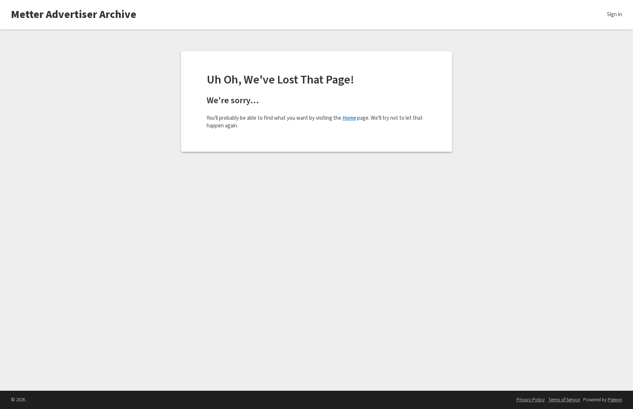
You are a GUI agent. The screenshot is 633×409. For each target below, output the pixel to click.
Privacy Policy (531, 400)
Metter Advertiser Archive (73, 14)
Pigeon (615, 400)
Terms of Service (564, 400)
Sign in (614, 14)
